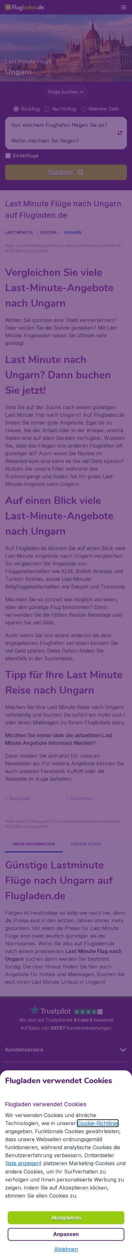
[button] (66, 1249)
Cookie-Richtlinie (98, 1123)
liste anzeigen (23, 1163)
